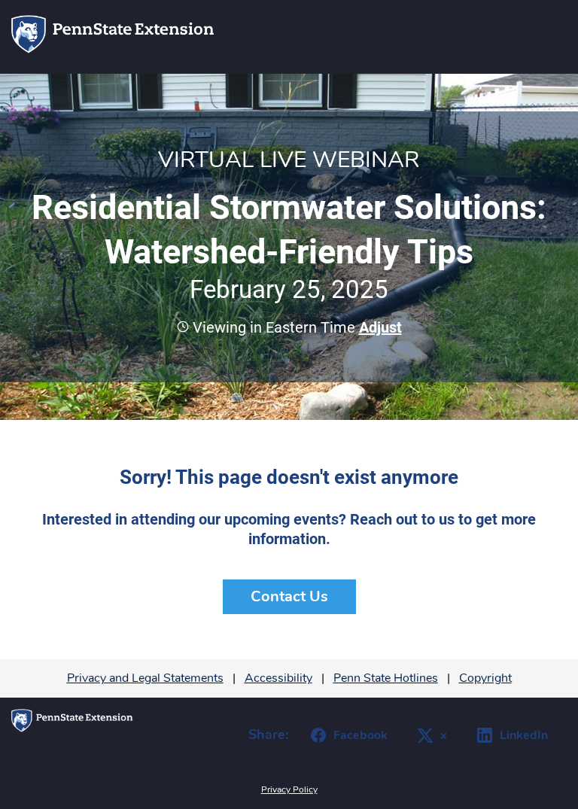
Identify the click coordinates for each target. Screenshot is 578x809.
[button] (378, 327)
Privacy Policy (289, 789)
